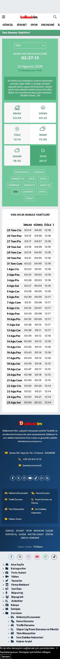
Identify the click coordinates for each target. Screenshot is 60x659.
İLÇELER (49, 531)
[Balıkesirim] (28, 17)
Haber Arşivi (15, 519)
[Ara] (55, 17)
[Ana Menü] (3, 17)
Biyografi (17, 597)
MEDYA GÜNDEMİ (30, 538)
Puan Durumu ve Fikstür (41, 501)
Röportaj (17, 593)
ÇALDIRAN (28, 192)
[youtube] (37, 557)
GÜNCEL (7, 25)
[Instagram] (24, 478)
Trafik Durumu (15, 499)
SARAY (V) (45, 185)
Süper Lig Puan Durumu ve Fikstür (37, 629)
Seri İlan (16, 589)
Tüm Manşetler (16, 509)
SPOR (34, 25)
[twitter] (20, 557)
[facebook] (11, 557)
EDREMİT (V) (18, 179)
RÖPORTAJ (11, 534)
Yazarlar (16, 580)
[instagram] (28, 557)
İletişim (15, 609)
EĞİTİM (49, 534)
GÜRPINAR (13, 185)
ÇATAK (41, 192)
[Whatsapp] (41, 478)
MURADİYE (29, 185)
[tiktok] (54, 557)
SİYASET (22, 25)
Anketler (17, 601)
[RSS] (47, 478)
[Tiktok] (35, 478)
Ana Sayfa (17, 564)
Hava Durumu (43, 493)
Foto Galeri (18, 572)
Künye (15, 605)
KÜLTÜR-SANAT (36, 534)
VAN (15, 192)
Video (15, 576)
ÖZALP (29, 198)
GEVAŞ (43, 179)
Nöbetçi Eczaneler (18, 493)
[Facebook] (12, 478)
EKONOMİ (47, 25)
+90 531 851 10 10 (32, 459)
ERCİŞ (32, 179)
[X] (18, 478)
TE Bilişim (38, 547)
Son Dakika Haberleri (38, 511)
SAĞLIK (22, 534)
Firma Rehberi (20, 584)
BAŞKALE (39, 172)
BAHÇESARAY (22, 172)
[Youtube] (30, 478)
